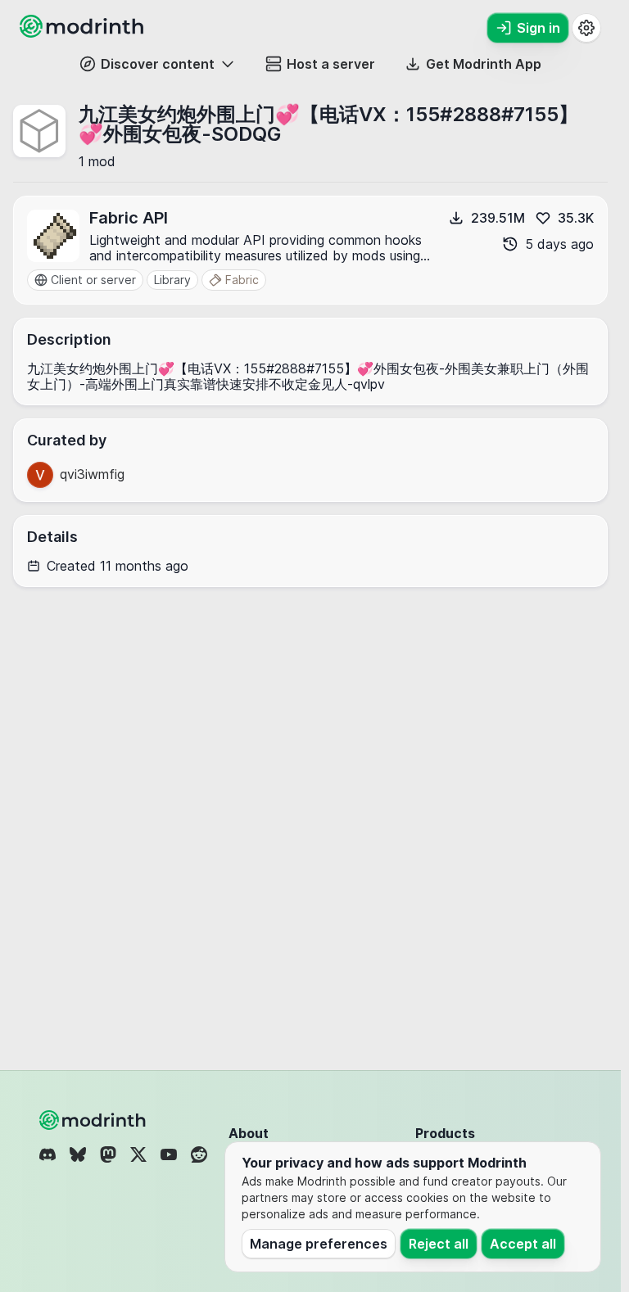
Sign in (538, 28)
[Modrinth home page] (83, 33)
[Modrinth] (94, 1120)
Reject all (438, 1244)
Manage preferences (318, 1244)
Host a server (331, 64)
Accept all (523, 1244)
